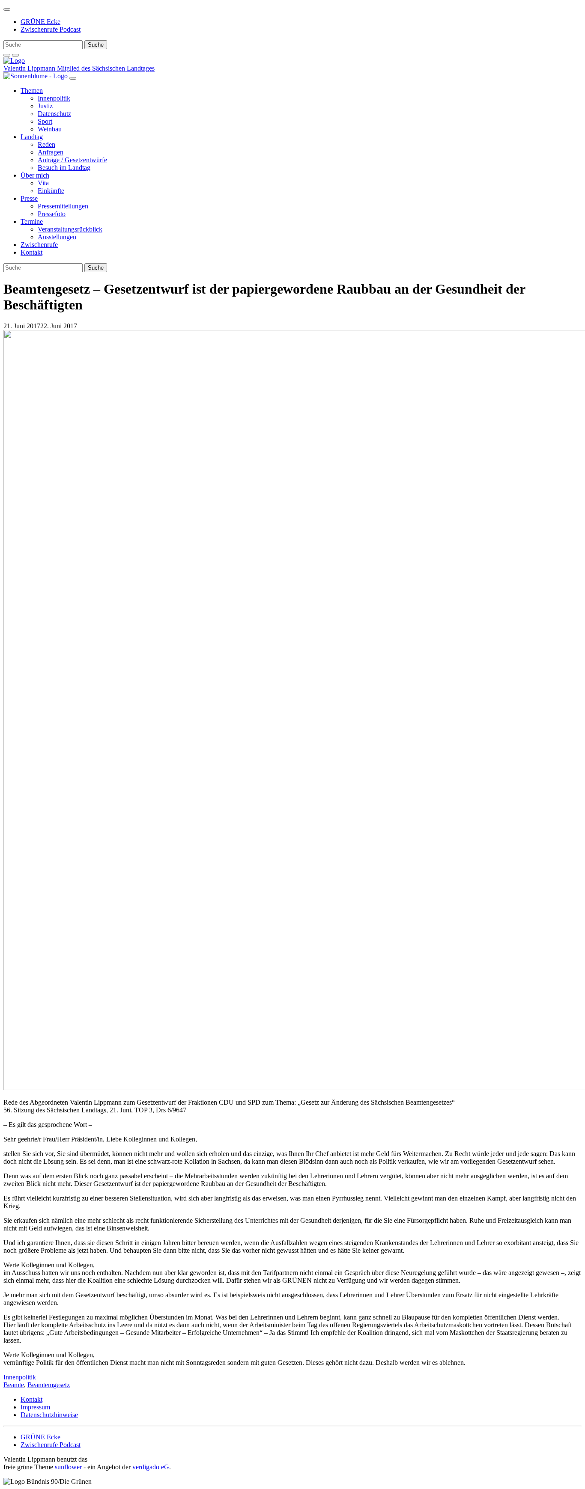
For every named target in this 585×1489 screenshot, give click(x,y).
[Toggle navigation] (6, 9)
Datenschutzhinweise (49, 1414)
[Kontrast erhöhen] (15, 55)
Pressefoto (52, 213)
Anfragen (50, 152)
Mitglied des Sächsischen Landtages (106, 68)
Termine (32, 221)
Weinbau (50, 129)
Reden (46, 144)
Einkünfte (51, 190)
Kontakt (31, 252)
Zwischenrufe (39, 244)
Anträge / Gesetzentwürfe (72, 159)
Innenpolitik (54, 98)
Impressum (35, 1407)
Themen (32, 90)
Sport (45, 121)
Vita (43, 183)
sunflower (68, 1467)
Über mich (35, 175)
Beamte (13, 1384)
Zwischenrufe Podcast (51, 29)
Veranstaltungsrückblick (70, 229)
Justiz (45, 106)
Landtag (32, 136)
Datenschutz (54, 113)
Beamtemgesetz (48, 1384)
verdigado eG (150, 1467)
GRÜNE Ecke (40, 21)
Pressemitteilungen (63, 206)
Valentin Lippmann (30, 68)
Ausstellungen (57, 237)
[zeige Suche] (6, 55)
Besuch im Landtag (64, 167)
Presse (29, 198)
